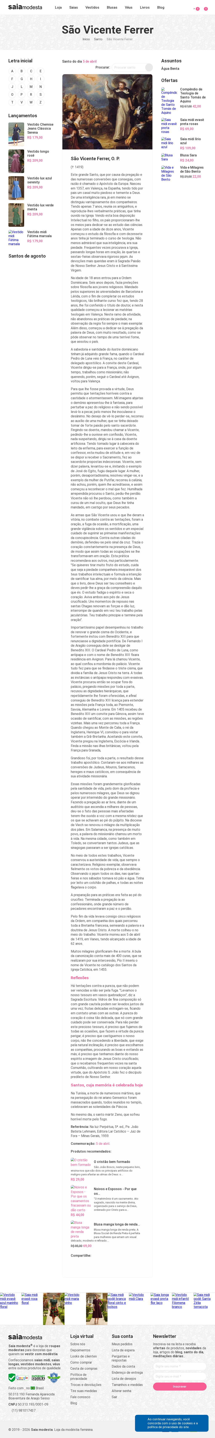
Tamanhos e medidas (127, 1385)
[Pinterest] (183, 1395)
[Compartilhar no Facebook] (94, 1265)
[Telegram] (179, 1401)
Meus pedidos (122, 1344)
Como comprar (81, 1362)
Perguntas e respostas (121, 1358)
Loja (58, 7)
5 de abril (90, 61)
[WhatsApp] (199, 1395)
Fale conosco (80, 1397)
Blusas (112, 7)
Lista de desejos (124, 1379)
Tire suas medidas (83, 1391)
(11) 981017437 (23, 1410)
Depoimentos (80, 1350)
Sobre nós (77, 1344)
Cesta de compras (83, 1369)
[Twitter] (167, 1395)
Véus (128, 7)
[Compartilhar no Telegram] (74, 1265)
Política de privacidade (78, 1377)
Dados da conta (123, 1366)
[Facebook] (159, 1395)
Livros (145, 7)
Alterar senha (121, 1391)
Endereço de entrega (127, 1373)
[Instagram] (175, 1395)
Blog (160, 7)
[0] (203, 7)
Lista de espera (123, 1350)
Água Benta (170, 69)
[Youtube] (191, 1395)
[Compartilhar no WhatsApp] (84, 1265)
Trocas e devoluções (85, 1385)
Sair (114, 1397)
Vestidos (92, 7)
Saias (73, 7)
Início (86, 39)
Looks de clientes (83, 1356)
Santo (98, 39)
